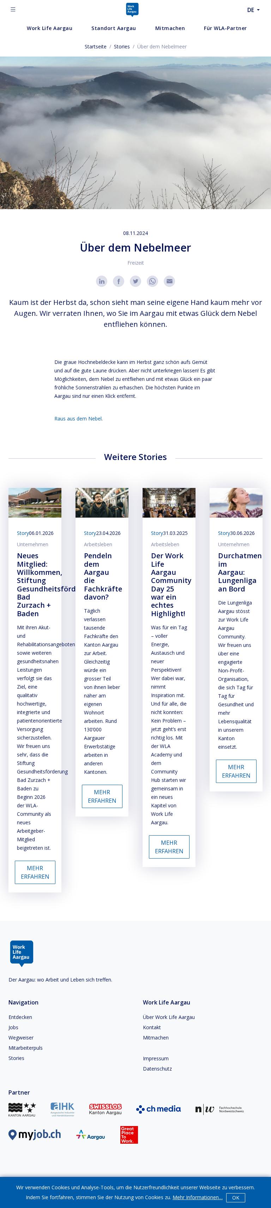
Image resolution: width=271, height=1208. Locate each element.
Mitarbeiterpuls (25, 1047)
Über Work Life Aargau (169, 1017)
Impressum (156, 1058)
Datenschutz (157, 1068)
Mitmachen (156, 1037)
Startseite (96, 46)
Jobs (13, 1027)
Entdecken (20, 1017)
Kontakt (152, 1027)
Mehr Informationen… (198, 1197)
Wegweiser (21, 1037)
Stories (122, 46)
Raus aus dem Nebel (78, 418)
